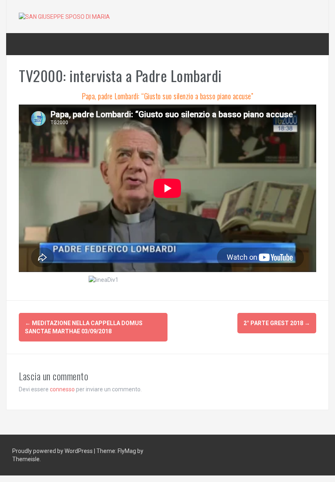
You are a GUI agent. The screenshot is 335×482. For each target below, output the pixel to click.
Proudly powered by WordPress (53, 451)
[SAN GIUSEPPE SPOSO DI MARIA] (64, 16)
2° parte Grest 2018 (276, 323)
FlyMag (127, 451)
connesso (62, 389)
